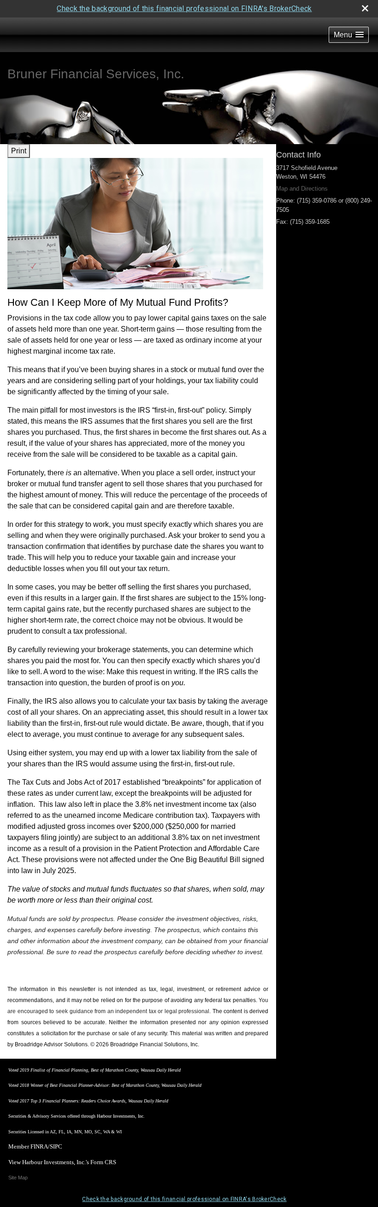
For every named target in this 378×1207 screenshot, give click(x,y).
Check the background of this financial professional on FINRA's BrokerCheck (184, 8)
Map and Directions (302, 188)
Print (18, 151)
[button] (349, 35)
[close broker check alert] (365, 8)
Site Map (18, 1177)
